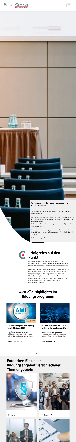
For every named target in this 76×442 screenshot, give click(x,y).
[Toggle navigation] (69, 5)
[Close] (73, 204)
